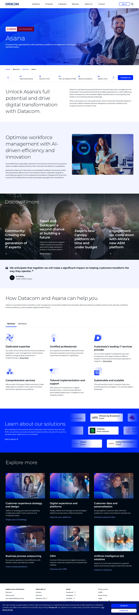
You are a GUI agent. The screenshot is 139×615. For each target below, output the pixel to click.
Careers (38, 592)
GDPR (100, 592)
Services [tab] (11, 324)
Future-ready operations (16, 567)
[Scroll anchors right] (113, 77)
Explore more (103, 77)
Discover (75, 4)
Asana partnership (26, 77)
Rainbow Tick (40, 598)
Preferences (123, 611)
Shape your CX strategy (16, 520)
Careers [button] (102, 4)
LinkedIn (69, 598)
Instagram (70, 595)
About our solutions (85, 77)
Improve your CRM (58, 569)
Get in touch (10, 439)
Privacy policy (103, 589)
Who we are (10, 595)
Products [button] (49, 4)
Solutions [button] (36, 4)
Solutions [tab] (22, 324)
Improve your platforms (60, 517)
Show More (24, 358)
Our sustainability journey (15, 598)
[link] (28, 77)
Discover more (44, 77)
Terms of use (102, 595)
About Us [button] (88, 4)
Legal (100, 598)
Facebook (70, 592)
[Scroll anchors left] (8, 77)
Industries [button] (62, 4)
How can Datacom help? (67, 77)
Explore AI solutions (103, 570)
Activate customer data (104, 517)
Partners (39, 595)
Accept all (123, 606)
